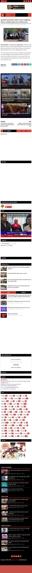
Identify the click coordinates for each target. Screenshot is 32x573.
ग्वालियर (9, 406)
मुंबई (24, 422)
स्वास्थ (9, 436)
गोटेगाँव (22, 404)
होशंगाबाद (22, 436)
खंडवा (2, 404)
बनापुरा (16, 417)
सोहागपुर (2, 436)
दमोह (24, 409)
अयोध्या (17, 395)
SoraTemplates (9, 563)
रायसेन (10, 425)
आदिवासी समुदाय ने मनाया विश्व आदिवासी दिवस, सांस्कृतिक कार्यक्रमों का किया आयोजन (15, 114)
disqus (23, 130)
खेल (8, 404)
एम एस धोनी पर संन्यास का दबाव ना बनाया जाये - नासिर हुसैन (19, 528)
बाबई (22, 417)
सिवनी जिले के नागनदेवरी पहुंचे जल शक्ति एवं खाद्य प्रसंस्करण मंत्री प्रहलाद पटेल (14, 84)
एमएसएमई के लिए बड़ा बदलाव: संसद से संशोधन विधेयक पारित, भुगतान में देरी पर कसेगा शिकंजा (19, 286)
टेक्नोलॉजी (10, 409)
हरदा (16, 436)
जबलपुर (21, 406)
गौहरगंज (2, 406)
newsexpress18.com (15, 560)
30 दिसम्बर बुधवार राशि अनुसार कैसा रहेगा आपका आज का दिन (19, 307)
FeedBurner (18, 367)
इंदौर (23, 395)
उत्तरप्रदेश (16, 398)
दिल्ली (2, 412)
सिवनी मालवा (17, 433)
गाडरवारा (14, 404)
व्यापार (9, 430)
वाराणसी (15, 428)
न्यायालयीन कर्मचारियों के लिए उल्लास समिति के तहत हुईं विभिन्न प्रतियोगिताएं (18, 500)
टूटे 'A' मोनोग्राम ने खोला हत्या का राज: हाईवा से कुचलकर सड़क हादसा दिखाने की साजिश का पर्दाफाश (18, 518)
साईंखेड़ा (2, 433)
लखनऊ (2, 428)
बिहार (2, 420)
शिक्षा (16, 430)
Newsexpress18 (21, 563)
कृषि (16, 401)
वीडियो (2, 430)
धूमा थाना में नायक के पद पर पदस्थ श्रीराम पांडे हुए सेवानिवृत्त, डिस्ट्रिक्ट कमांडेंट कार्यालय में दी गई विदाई (15, 99)
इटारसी (2, 398)
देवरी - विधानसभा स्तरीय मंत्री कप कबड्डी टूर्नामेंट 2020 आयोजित (18, 541)
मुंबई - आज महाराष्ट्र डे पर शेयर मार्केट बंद (15, 489)
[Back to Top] (20, 556)
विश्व (21, 428)
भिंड (8, 420)
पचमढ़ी (18, 414)
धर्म (13, 412)
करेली (11, 401)
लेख (9, 428)
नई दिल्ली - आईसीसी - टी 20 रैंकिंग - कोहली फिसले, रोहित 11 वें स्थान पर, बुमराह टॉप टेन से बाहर (19, 535)
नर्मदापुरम (11, 414)
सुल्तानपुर (25, 433)
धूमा (3, 96)
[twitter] (28, 1)
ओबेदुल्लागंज (3, 401)
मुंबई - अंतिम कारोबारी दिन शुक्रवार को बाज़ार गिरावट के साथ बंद (19, 471)
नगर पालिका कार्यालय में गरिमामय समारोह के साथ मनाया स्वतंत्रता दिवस (18, 512)
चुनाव (15, 406)
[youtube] (24, 1)
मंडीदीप (20, 420)
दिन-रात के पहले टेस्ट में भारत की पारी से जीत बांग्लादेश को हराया (18, 548)
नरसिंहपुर (3, 395)
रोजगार (24, 425)
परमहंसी (24, 414)
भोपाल (14, 420)
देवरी (8, 412)
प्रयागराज (9, 417)
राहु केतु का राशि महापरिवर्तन (13, 314)
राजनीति (2, 425)
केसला (23, 401)
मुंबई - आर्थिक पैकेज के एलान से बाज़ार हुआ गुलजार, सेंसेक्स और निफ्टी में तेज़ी (18, 477)
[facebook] (26, 1)
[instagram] (30, 1)
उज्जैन (9, 398)
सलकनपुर (22, 430)
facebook (29, 130)
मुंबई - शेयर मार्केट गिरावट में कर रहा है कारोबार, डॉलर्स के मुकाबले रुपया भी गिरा (18, 483)
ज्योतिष (8, 292)
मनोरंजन (11, 422)
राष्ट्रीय (17, 425)
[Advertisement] (16, 251)
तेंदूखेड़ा (17, 409)
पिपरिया (2, 417)
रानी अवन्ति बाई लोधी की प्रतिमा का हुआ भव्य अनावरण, (17, 273)
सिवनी (25, 25)
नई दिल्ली (25, 412)
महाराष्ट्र (18, 422)
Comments (23, 292)
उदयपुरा (23, 398)
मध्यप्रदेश (21, 25)
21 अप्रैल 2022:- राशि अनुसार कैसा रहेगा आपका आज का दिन (19, 301)
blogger (19, 130)
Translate (10, 245)
